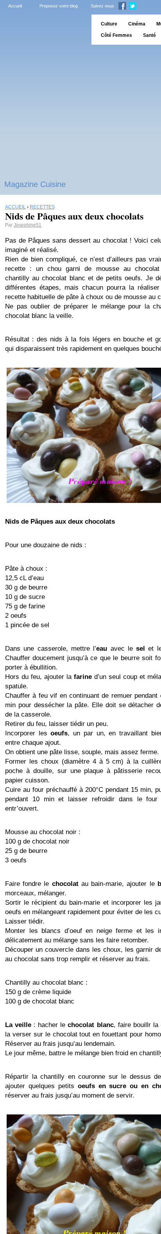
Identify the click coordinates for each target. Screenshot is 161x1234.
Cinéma (136, 24)
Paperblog (43, 29)
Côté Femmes (116, 35)
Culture (109, 24)
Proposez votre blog (58, 6)
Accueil (15, 6)
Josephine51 (27, 225)
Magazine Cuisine (35, 184)
